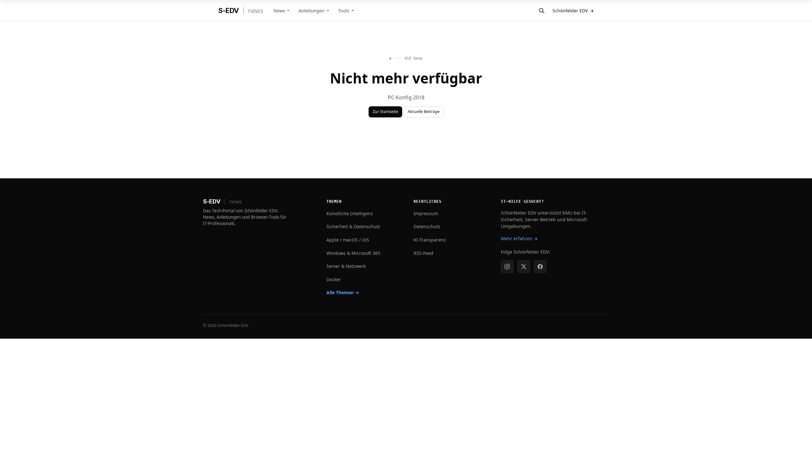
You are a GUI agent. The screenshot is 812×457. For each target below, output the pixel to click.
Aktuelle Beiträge (424, 111)
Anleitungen (311, 10)
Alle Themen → (342, 292)
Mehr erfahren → (519, 238)
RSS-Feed (423, 253)
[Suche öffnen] (541, 10)
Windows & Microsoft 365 (353, 253)
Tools (343, 10)
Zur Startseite (385, 111)
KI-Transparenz (430, 240)
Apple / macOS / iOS (347, 240)
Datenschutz (427, 226)
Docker (333, 279)
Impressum (426, 213)
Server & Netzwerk (346, 266)
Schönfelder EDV (573, 11)
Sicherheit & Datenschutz (353, 226)
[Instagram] (507, 266)
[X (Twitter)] (523, 266)
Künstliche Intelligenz (349, 213)
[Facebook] (540, 266)
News (279, 10)
